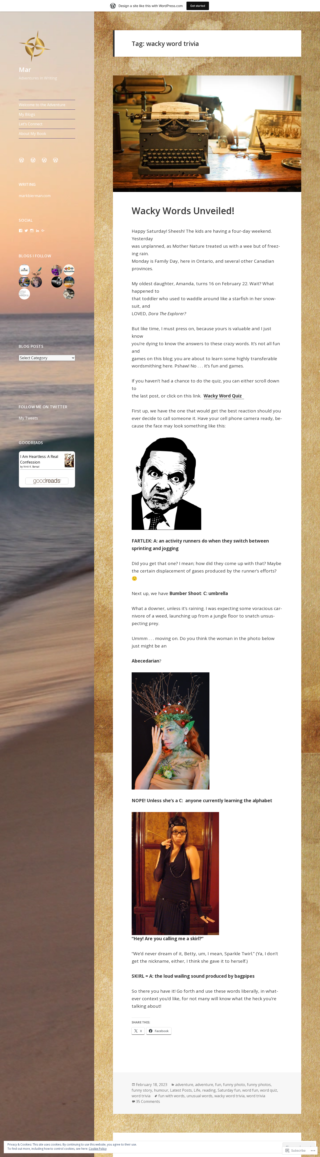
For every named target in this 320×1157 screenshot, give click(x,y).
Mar (25, 69)
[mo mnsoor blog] (24, 282)
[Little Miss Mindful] (24, 294)
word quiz (268, 1090)
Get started (197, 5)
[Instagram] (32, 230)
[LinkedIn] (37, 230)
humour (161, 1090)
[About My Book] (58, 162)
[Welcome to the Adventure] (24, 162)
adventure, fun (208, 1084)
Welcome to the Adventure (42, 104)
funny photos (259, 1084)
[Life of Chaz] (24, 270)
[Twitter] (26, 230)
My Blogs (27, 114)
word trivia (141, 1095)
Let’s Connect (30, 124)
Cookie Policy (98, 1149)
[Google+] (43, 230)
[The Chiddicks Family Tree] (68, 294)
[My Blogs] (35, 162)
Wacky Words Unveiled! (183, 210)
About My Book (32, 133)
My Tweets (28, 418)
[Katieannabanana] (36, 282)
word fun (250, 1090)
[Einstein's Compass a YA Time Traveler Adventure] (68, 282)
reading (209, 1090)
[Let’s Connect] (47, 162)
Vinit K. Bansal (31, 466)
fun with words (171, 1095)
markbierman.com (35, 195)
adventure (184, 1084)
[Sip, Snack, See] (68, 270)
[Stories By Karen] (57, 270)
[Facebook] (20, 230)
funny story (142, 1090)
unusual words (199, 1095)
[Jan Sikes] (36, 270)
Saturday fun (229, 1090)
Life (197, 1090)
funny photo (234, 1084)
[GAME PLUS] (57, 282)
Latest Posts (181, 1090)
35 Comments (148, 1101)
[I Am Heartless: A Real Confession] (69, 460)
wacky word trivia (229, 1095)
